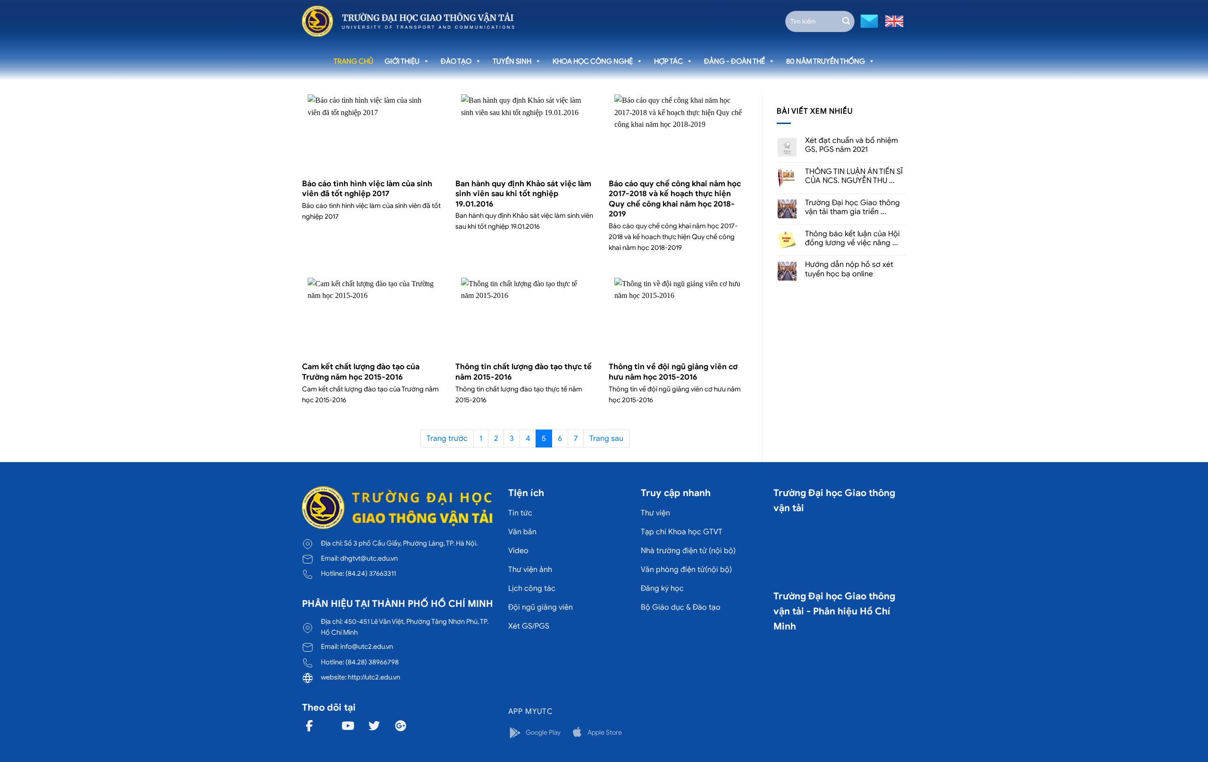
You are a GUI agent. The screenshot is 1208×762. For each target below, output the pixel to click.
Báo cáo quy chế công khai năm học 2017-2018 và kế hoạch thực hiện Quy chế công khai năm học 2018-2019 (675, 199)
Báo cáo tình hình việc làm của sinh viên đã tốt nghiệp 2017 (367, 189)
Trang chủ (353, 61)
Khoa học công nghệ (593, 61)
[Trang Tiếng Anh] (892, 21)
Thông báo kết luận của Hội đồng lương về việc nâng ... (852, 239)
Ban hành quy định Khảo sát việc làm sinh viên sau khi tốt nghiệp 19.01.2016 (523, 194)
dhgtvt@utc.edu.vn (369, 558)
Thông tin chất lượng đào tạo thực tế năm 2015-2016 (523, 372)
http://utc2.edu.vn (374, 677)
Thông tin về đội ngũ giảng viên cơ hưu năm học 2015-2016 (673, 372)
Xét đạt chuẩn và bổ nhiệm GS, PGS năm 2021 (851, 145)
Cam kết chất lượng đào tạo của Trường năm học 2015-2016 (360, 372)
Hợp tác (668, 61)
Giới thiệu (402, 61)
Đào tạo (456, 61)
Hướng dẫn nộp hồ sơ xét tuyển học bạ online (849, 269)
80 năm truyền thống (825, 61)
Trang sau (606, 438)
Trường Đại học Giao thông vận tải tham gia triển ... (852, 207)
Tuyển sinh (512, 61)
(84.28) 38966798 (372, 662)
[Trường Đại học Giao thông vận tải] (408, 21)
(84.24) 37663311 (370, 573)
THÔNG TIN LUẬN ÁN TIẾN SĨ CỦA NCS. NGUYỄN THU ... (854, 176)
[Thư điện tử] (868, 21)
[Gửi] (846, 21)
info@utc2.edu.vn (366, 646)
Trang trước (447, 438)
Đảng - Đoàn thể (734, 61)
